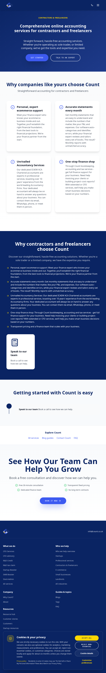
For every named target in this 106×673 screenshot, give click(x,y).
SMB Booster (8, 574)
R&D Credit (8, 560)
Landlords (60, 579)
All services (33, 438)
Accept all (87, 638)
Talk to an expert (65, 58)
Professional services (65, 560)
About (5, 602)
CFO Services (8, 551)
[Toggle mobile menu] (98, 5)
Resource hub (9, 614)
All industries (61, 584)
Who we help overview (65, 551)
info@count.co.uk (95, 531)
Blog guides (48, 438)
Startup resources (11, 628)
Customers (7, 623)
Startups (59, 556)
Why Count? (8, 597)
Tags (58, 602)
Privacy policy (21, 661)
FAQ (76, 438)
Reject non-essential (86, 645)
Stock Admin (8, 579)
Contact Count (64, 438)
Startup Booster (10, 570)
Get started (37, 58)
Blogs (58, 597)
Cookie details (86, 653)
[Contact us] (92, 5)
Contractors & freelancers (67, 565)
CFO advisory (8, 556)
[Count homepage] (9, 5)
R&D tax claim (9, 565)
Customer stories (10, 619)
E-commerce (61, 570)
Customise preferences (87, 661)
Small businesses (63, 574)
